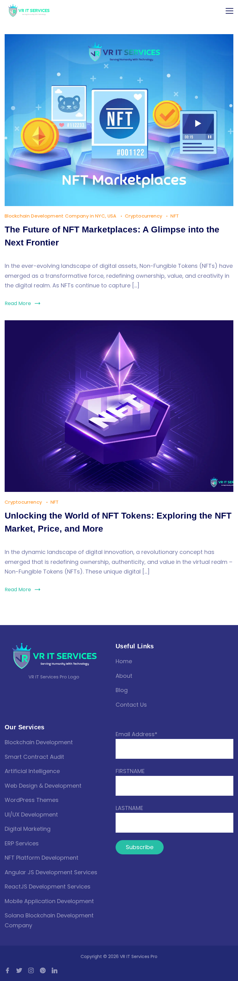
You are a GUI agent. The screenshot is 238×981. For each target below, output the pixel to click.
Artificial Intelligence (32, 771)
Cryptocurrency (144, 216)
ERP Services (22, 843)
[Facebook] (7, 970)
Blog (122, 690)
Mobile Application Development (49, 901)
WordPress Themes (32, 800)
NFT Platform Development (41, 858)
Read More (18, 303)
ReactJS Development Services (47, 886)
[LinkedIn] (54, 970)
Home (124, 661)
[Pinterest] (43, 970)
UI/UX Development (31, 814)
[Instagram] (31, 970)
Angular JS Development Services (51, 872)
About (124, 676)
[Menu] (229, 11)
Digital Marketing (28, 829)
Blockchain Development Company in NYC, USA (61, 216)
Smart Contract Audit (34, 757)
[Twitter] (19, 970)
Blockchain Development (39, 742)
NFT (174, 216)
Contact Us (131, 705)
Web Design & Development (43, 786)
